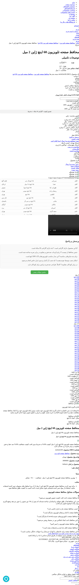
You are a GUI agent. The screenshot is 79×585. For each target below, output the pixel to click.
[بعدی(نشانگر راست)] (76, 584)
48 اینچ (77, 310)
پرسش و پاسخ (74, 137)
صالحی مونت (74, 561)
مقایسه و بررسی (73, 147)
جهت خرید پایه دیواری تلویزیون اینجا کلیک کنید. (63, 533)
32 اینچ (77, 322)
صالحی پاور (75, 559)
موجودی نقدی (70, 4)
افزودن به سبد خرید (72, 101)
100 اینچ (76, 277)
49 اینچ (77, 308)
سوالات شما (75, 166)
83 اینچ (77, 289)
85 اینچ (77, 287)
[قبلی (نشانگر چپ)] (78, 584)
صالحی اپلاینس (74, 551)
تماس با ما (71, 20)
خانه (73, 2)
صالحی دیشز (74, 555)
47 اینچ (77, 312)
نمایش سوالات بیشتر (39, 272)
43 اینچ (77, 316)
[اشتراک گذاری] (74, 582)
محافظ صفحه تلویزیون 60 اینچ (48, 43)
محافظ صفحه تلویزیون (67, 43)
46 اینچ (77, 314)
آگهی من (72, 16)
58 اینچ (77, 302)
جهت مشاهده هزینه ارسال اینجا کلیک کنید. (65, 141)
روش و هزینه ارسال (72, 164)
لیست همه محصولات (68, 12)
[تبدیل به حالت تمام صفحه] (76, 582)
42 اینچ (77, 318)
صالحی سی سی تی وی (71, 557)
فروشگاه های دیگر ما (67, 22)
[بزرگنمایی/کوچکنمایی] (78, 582)
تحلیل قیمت (75, 168)
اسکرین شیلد (74, 553)
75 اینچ (77, 294)
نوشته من (71, 18)
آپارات (77, 564)
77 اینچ (77, 292)
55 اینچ (77, 304)
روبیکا (77, 568)
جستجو (76, 26)
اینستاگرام (75, 562)
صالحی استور (74, 549)
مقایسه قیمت (74, 151)
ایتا (78, 566)
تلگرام (77, 572)
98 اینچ (77, 279)
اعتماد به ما (75, 547)
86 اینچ (77, 285)
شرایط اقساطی (69, 8)
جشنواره (72, 14)
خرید (77, 543)
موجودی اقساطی (69, 6)
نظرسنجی (75, 149)
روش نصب (75, 170)
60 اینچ (77, 300)
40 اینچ (77, 320)
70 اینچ (77, 296)
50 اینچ (77, 306)
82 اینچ (77, 290)
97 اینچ (77, 281)
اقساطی (76, 545)
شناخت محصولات (69, 10)
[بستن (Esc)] (72, 582)
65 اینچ (77, 298)
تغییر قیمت (75, 139)
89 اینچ (77, 283)
